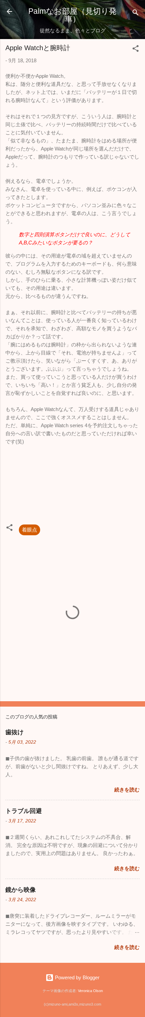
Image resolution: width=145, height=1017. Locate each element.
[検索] (136, 13)
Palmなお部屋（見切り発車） (72, 15)
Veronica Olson (90, 991)
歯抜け (14, 732)
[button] (136, 49)
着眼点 (29, 530)
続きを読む (127, 789)
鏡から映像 (20, 889)
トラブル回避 (23, 811)
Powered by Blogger (76, 977)
